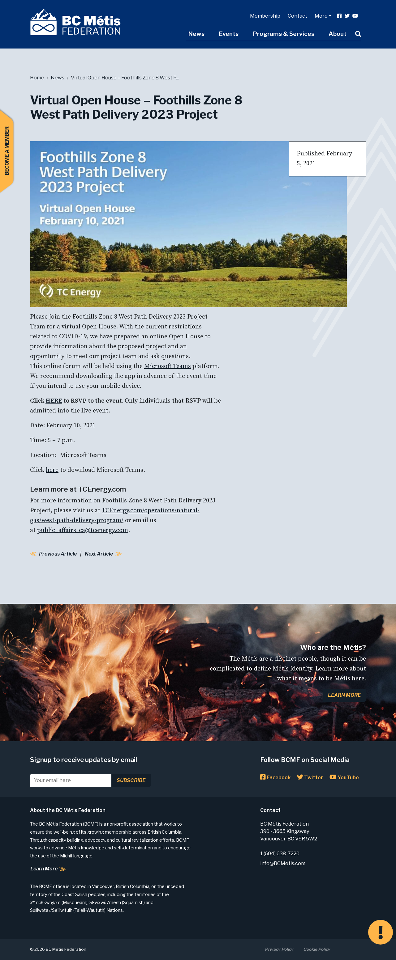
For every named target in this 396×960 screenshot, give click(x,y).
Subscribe (131, 780)
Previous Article (58, 554)
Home (37, 78)
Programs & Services (283, 33)
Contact (297, 16)
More (321, 16)
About (337, 33)
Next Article (99, 554)
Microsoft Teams (167, 366)
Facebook (278, 777)
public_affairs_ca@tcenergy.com (82, 530)
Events (229, 33)
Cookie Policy (316, 949)
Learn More (344, 695)
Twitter (313, 777)
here (52, 470)
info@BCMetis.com (282, 863)
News (196, 33)
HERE (53, 401)
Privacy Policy (279, 949)
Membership (265, 16)
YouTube (348, 777)
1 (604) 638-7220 (279, 853)
